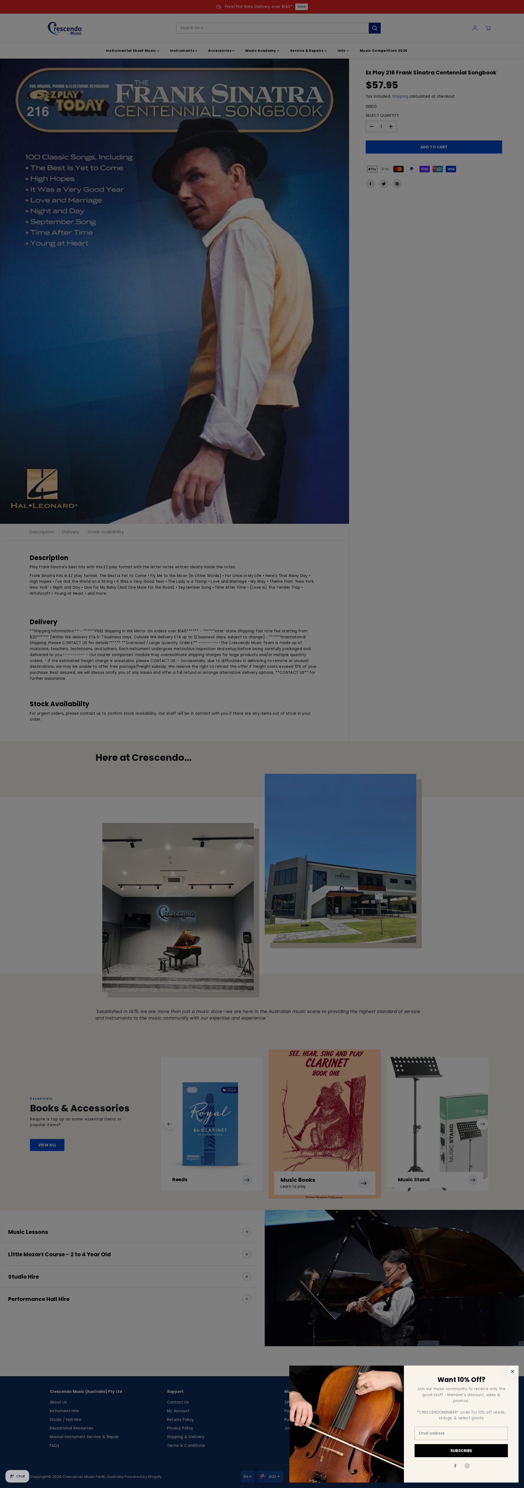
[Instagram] (467, 1466)
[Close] (513, 1372)
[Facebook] (455, 1466)
